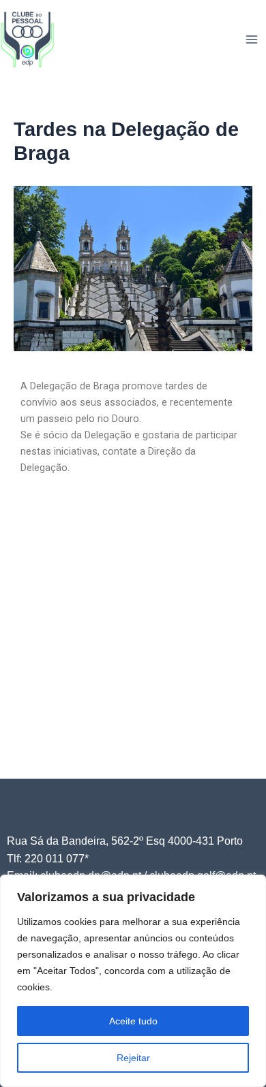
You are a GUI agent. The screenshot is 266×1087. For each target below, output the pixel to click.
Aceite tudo (133, 1021)
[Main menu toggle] (251, 39)
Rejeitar (133, 1057)
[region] (133, 981)
